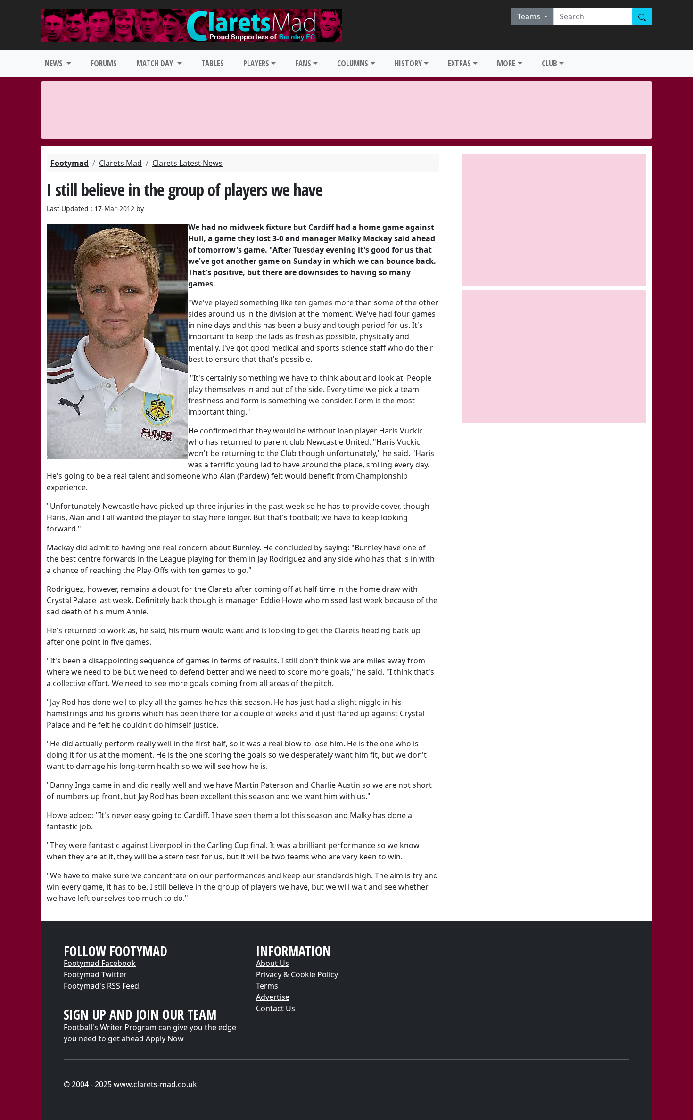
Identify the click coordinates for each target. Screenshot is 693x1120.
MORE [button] (506, 63)
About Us (272, 963)
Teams (529, 16)
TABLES (212, 63)
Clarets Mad (120, 163)
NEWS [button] (55, 63)
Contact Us (275, 1008)
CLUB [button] (549, 63)
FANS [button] (303, 63)
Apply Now (165, 1038)
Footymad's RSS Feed (101, 986)
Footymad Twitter (95, 974)
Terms (267, 986)
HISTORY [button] (408, 63)
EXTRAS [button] (459, 63)
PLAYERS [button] (256, 63)
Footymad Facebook (100, 963)
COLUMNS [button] (352, 63)
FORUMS (104, 63)
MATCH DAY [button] (155, 63)
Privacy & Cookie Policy (297, 974)
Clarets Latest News (187, 163)
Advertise (272, 997)
